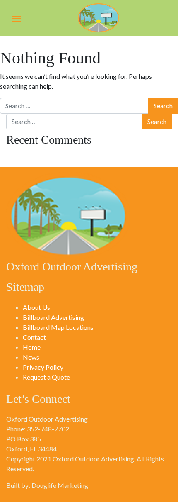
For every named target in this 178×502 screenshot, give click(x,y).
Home (32, 347)
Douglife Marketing (59, 485)
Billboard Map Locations (58, 327)
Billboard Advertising (53, 317)
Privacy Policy (43, 367)
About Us (36, 307)
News (31, 357)
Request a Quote (46, 377)
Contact (34, 337)
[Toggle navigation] (16, 17)
